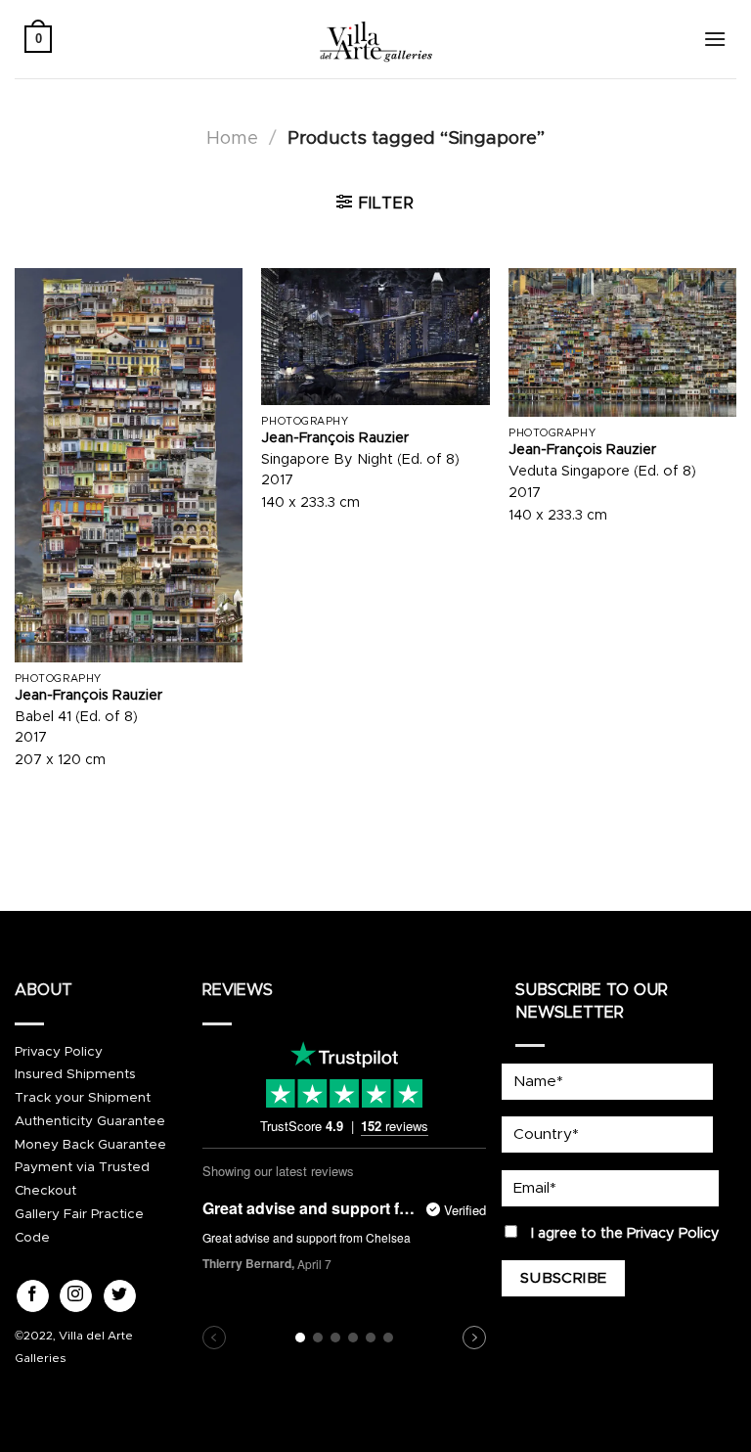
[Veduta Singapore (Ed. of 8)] (622, 342)
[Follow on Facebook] (33, 1296)
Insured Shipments (75, 1074)
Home (232, 138)
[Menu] (714, 39)
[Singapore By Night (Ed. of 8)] (375, 336)
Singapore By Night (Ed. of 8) (360, 460)
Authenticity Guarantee (90, 1121)
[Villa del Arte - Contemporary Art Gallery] (375, 39)
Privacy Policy (59, 1052)
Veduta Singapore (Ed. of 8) (602, 471)
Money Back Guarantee (90, 1145)
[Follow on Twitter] (120, 1296)
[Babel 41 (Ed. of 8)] (129, 465)
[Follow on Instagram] (76, 1296)
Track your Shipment (83, 1098)
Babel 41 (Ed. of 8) (76, 717)
